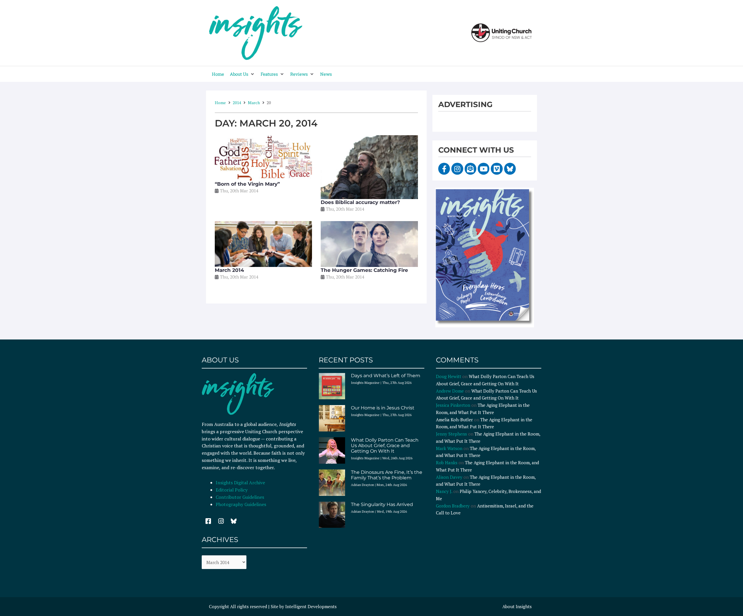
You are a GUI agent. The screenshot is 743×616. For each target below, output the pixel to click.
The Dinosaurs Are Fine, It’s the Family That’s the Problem (386, 474)
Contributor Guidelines (240, 497)
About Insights (517, 606)
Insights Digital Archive (240, 482)
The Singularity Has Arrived (382, 504)
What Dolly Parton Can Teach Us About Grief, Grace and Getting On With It (385, 445)
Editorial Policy (232, 490)
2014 (237, 102)
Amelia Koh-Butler (454, 419)
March (254, 102)
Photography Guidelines (241, 504)
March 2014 (229, 270)
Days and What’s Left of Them (385, 375)
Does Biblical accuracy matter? (360, 202)
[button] (242, 74)
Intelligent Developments (311, 606)
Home (220, 102)
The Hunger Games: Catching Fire (364, 270)
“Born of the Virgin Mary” (247, 184)
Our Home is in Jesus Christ (382, 408)
